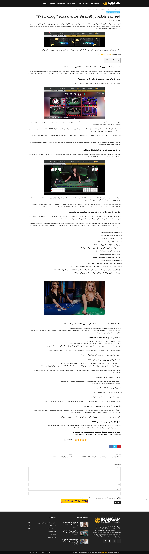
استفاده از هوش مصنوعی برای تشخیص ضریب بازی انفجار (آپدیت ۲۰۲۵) (101, 457)
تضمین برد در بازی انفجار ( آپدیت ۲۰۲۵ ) (61, 457)
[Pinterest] (119, 446)
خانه (120, 10)
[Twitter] (115, 446)
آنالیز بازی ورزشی (71, 3)
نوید (116, 20)
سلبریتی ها (52, 3)
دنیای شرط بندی (61, 3)
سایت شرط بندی (95, 3)
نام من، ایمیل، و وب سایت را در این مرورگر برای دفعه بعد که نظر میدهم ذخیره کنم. (99, 498)
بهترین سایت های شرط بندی (105, 55)
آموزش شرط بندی (83, 3)
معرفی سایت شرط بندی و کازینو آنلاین (109, 10)
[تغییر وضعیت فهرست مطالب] (117, 60)
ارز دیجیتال (44, 3)
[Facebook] (111, 446)
